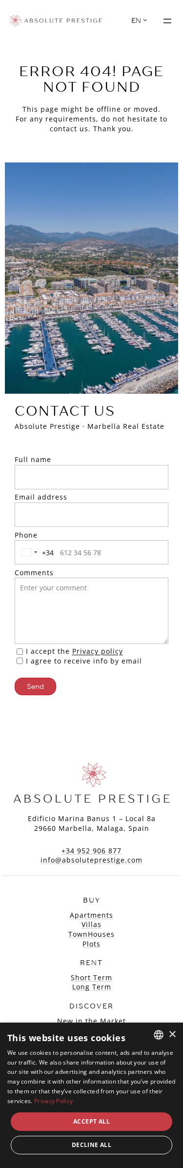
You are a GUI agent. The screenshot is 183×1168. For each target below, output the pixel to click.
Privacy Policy (53, 1101)
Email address (41, 497)
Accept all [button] (91, 1121)
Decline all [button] (91, 1145)
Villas (91, 924)
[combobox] (35, 552)
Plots (91, 943)
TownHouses (91, 934)
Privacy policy (97, 651)
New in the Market (91, 1021)
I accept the (74, 651)
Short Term (91, 977)
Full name (33, 459)
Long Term (91, 986)
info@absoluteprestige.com (91, 860)
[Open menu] (167, 21)
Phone (26, 535)
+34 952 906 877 (91, 850)
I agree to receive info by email (84, 660)
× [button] (172, 1034)
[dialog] (91, 1095)
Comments (34, 572)
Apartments (91, 915)
